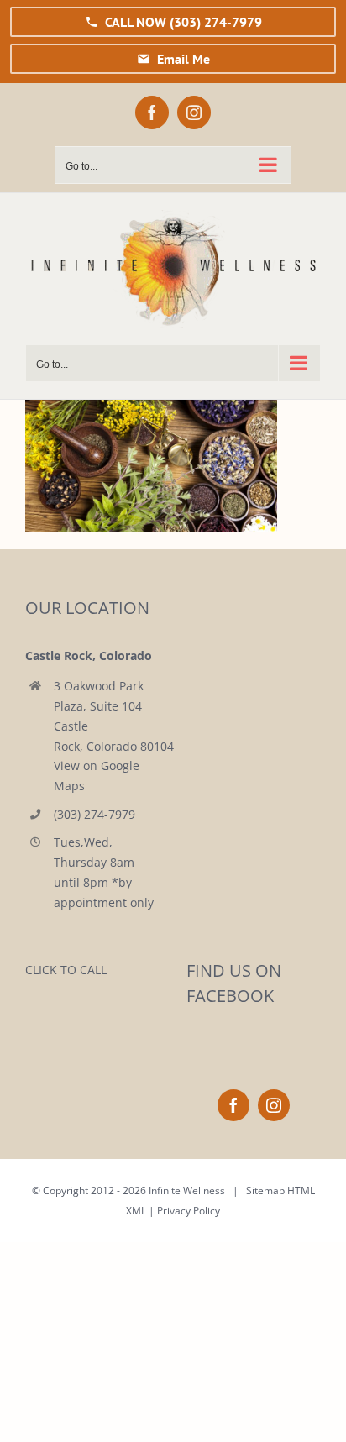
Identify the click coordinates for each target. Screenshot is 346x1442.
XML (136, 1210)
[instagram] (274, 1105)
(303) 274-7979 (94, 814)
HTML (301, 1190)
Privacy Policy (188, 1210)
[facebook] (233, 1105)
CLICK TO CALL (66, 970)
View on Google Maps (96, 776)
